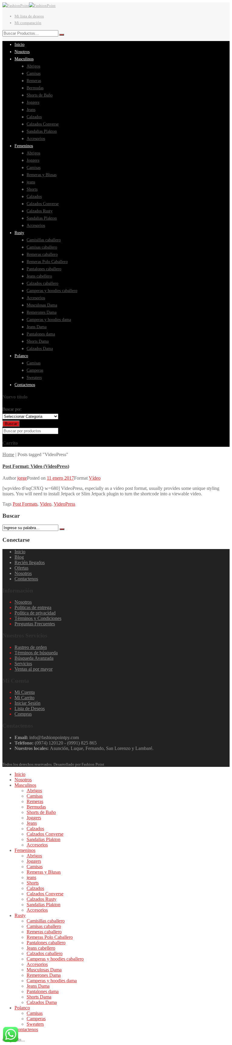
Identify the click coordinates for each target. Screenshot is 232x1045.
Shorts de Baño (41, 812)
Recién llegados (29, 562)
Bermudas (36, 806)
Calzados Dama (42, 1002)
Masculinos (25, 785)
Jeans (32, 823)
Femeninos (24, 850)
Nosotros (23, 573)
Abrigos (34, 790)
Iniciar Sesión (27, 703)
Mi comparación (27, 23)
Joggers (34, 817)
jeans (31, 877)
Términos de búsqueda (36, 652)
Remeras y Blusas (44, 872)
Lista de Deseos (29, 708)
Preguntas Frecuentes (34, 623)
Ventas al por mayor (33, 669)
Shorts (33, 882)
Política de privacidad (35, 612)
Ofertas (21, 567)
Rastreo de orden (30, 647)
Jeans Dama (38, 986)
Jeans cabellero (41, 948)
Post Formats (25, 504)
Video (45, 504)
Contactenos (26, 578)
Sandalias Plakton (43, 839)
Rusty (20, 915)
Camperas (36, 1018)
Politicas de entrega (32, 607)
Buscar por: (12, 409)
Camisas (35, 796)
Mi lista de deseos (29, 16)
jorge (22, 478)
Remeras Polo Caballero (50, 937)
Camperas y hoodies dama (52, 980)
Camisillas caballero (46, 920)
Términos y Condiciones (37, 618)
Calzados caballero (45, 953)
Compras (23, 713)
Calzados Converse (45, 834)
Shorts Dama (39, 996)
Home (8, 454)
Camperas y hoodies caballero (55, 958)
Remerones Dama (44, 975)
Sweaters (35, 1024)
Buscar (11, 423)
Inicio (19, 551)
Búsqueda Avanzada (33, 658)
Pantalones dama (43, 991)
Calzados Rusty (41, 899)
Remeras (35, 801)
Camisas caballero (44, 926)
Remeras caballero (44, 931)
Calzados (35, 828)
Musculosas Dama (44, 969)
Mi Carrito (24, 697)
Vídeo (95, 478)
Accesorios (37, 844)
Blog (19, 557)
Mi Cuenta (24, 692)
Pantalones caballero (46, 942)
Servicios (23, 663)
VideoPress (64, 504)
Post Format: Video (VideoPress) (35, 466)
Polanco (22, 1007)
